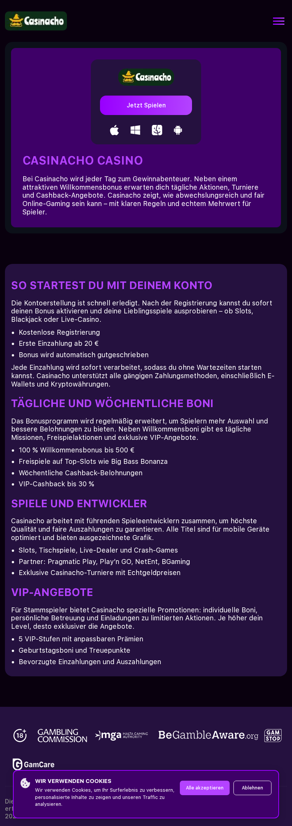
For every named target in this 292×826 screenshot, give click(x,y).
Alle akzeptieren (205, 788)
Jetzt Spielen (146, 105)
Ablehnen (252, 788)
